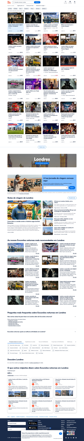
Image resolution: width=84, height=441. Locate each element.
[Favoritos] (65, 2)
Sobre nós (63, 422)
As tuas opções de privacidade (43, 428)
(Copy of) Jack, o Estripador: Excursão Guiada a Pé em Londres (65, 380)
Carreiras (62, 424)
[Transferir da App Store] (33, 427)
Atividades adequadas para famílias (15, 321)
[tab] (15, 341)
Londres (21, 362)
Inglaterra (13, 416)
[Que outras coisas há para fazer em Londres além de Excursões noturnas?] (75, 316)
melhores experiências (34, 362)
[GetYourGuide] (9, 2)
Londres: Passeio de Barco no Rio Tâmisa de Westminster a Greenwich (40, 380)
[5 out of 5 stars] (18, 382)
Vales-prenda (63, 429)
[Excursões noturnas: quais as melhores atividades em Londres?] (75, 331)
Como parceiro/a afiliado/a (71, 427)
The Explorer (63, 431)
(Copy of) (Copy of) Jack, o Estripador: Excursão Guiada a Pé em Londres (17, 401)
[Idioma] (70, 2)
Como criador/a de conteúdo (70, 425)
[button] (15, 22)
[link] (15, 22)
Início (8, 416)
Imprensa (62, 428)
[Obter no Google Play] (33, 423)
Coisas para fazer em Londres (32, 416)
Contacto (39, 422)
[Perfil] (75, 2)
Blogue (62, 426)
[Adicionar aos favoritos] (22, 14)
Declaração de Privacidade (24, 193)
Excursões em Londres (43, 416)
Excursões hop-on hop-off (13, 324)
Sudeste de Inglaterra (20, 416)
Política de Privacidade (42, 426)
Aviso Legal (40, 424)
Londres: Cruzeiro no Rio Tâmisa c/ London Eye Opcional (17, 380)
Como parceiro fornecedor (71, 422)
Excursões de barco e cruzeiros (14, 325)
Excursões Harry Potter (12, 323)
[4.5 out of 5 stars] (10, 375)
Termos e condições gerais (42, 429)
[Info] (24, 11)
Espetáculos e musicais (12, 320)
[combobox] (23, 2)
